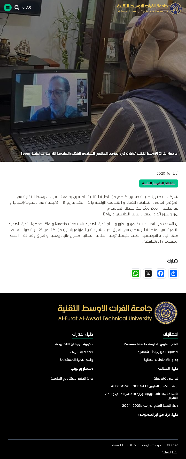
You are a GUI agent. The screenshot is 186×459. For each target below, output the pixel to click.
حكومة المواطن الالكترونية (74, 344)
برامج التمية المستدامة (76, 360)
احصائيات (170, 334)
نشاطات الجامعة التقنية (158, 183)
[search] (17, 7)
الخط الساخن (170, 452)
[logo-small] (145, 8)
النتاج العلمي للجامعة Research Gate (151, 344)
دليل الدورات (82, 334)
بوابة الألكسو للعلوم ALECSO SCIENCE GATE (144, 386)
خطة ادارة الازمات (81, 352)
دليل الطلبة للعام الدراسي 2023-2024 (150, 406)
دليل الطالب (168, 369)
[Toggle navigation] (8, 7)
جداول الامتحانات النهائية (161, 360)
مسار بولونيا (81, 369)
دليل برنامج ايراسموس (158, 414)
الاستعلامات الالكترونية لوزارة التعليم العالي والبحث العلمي (141, 396)
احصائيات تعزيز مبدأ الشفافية (158, 352)
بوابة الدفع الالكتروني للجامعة (72, 379)
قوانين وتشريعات (166, 379)
